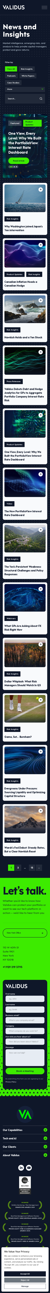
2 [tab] (14, 166)
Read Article (18, 160)
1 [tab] (11, 166)
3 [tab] (16, 166)
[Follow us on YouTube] (29, 1168)
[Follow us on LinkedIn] (21, 1168)
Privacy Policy (11, 1081)
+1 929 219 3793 (12, 967)
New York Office (14, 933)
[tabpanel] (25, 146)
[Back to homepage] (14, 7)
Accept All (25, 1274)
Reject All (25, 1280)
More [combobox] (9, 88)
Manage (25, 1286)
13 (32, 867)
